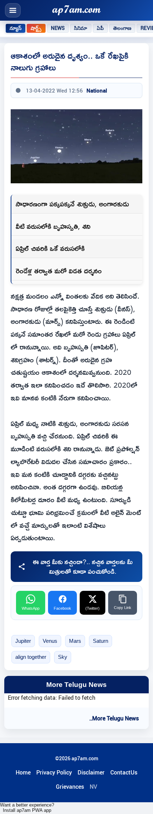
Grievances (70, 787)
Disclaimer (91, 772)
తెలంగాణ (122, 28)
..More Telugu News (114, 718)
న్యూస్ (15, 28)
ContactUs (123, 772)
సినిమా (80, 28)
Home (23, 772)
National (96, 90)
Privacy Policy (54, 772)
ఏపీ (100, 28)
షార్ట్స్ (36, 28)
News (58, 28)
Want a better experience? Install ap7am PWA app (27, 807)
